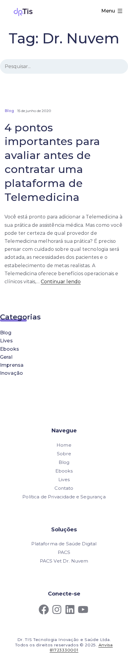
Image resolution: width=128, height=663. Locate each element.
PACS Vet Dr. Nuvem (64, 561)
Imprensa (12, 365)
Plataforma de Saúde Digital (63, 544)
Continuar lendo (61, 281)
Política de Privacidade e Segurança (63, 497)
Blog (6, 333)
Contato (63, 488)
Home (64, 445)
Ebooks (9, 349)
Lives (6, 341)
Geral (6, 357)
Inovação (11, 373)
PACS (64, 552)
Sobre (64, 453)
